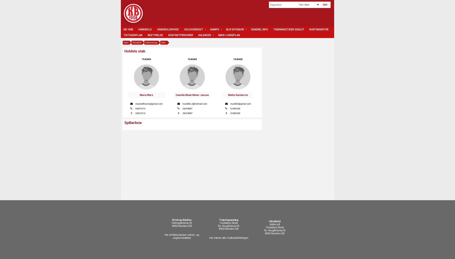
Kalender (204, 35)
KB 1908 (128, 29)
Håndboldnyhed (168, 29)
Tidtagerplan (133, 35)
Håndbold (145, 29)
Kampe (214, 29)
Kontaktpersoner (180, 35)
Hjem (126, 42)
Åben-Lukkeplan (229, 35)
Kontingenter (318, 29)
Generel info (259, 29)
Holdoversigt (193, 29)
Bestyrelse (155, 35)
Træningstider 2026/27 (288, 29)
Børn (163, 42)
